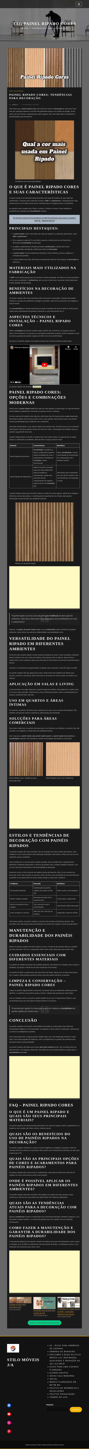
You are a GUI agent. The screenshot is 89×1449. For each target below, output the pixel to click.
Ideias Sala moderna (62, 1376)
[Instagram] (9, 1423)
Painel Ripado (18, 91)
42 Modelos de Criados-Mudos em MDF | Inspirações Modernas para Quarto (69, 1311)
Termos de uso (58, 1397)
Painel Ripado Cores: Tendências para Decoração (49, 28)
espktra (13, 104)
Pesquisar (49, 1405)
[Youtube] (9, 1414)
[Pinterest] (9, 1431)
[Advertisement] (45, 587)
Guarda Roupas (59, 1373)
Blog (10, 91)
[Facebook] (9, 1405)
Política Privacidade (62, 1394)
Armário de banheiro (62, 1351)
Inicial (54, 1379)
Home (26, 28)
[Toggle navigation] (79, 4)
